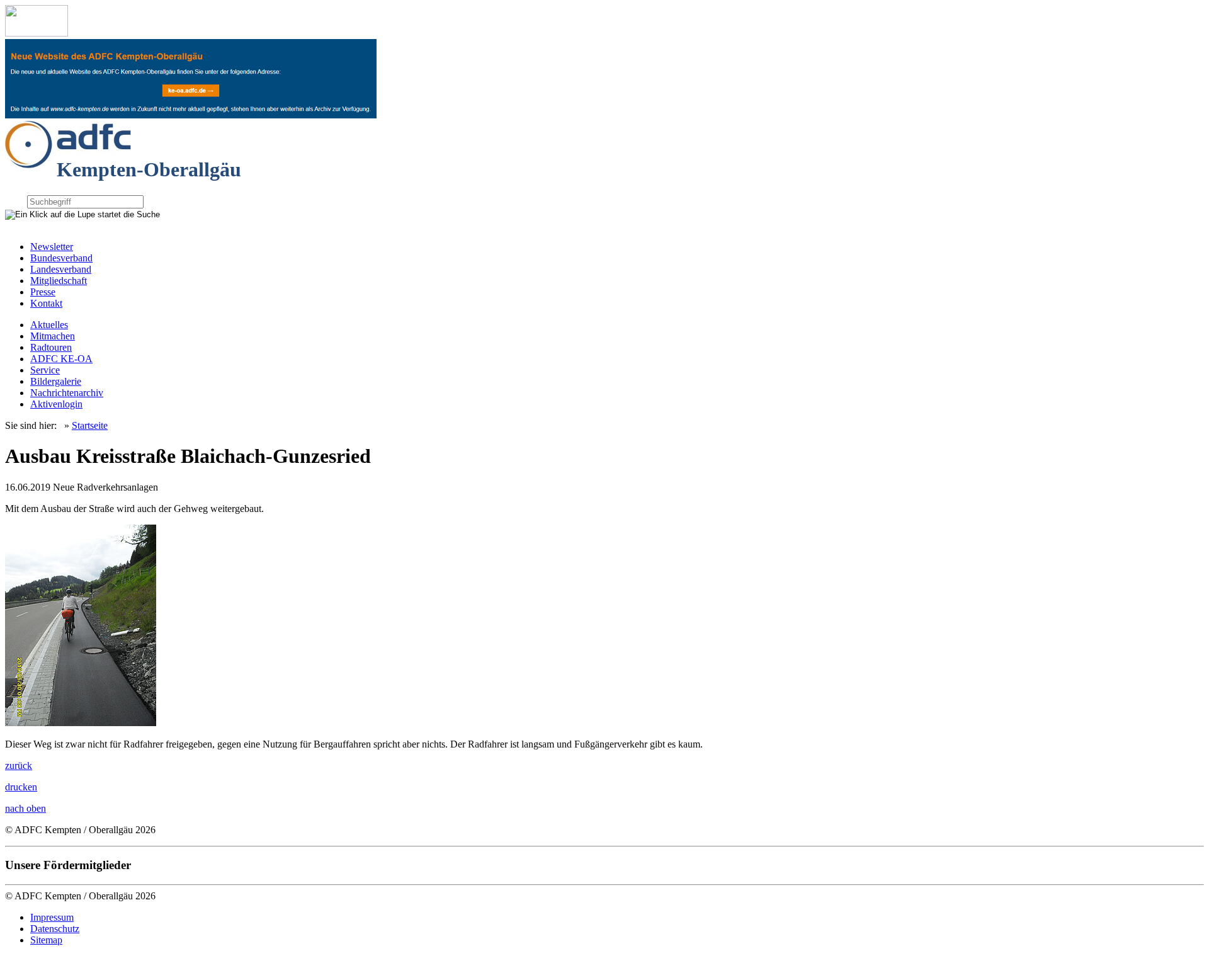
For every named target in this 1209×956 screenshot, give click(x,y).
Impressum (52, 917)
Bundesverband (61, 258)
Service (45, 370)
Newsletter (51, 246)
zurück (18, 765)
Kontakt (46, 303)
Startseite (90, 425)
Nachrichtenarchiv (66, 392)
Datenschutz (54, 928)
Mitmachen (52, 336)
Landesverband (60, 269)
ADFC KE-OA (61, 358)
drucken (21, 787)
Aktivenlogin (56, 404)
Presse (42, 292)
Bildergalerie (55, 381)
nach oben (25, 808)
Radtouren (51, 347)
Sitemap (46, 940)
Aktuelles (49, 324)
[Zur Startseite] (36, 33)
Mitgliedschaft (58, 280)
